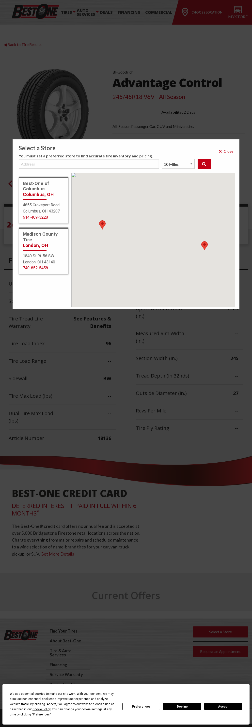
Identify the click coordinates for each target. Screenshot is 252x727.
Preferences (141, 706)
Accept (223, 706)
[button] (204, 245)
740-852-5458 (35, 268)
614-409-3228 (35, 217)
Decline (182, 706)
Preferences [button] (41, 714)
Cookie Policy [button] (41, 709)
